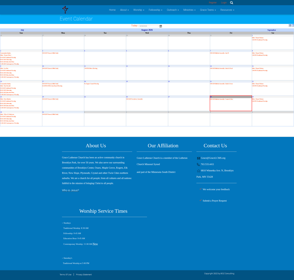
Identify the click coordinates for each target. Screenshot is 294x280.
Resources (227, 9)
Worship (138, 9)
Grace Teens (207, 9)
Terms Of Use (65, 274)
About (123, 9)
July (22, 30)
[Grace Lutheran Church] (65, 9)
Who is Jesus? (70, 190)
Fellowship (155, 9)
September (272, 30)
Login (224, 2)
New (95, 243)
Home (112, 9)
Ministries (188, 9)
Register (213, 2)
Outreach (172, 9)
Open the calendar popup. (160, 26)
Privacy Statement (84, 274)
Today (134, 25)
